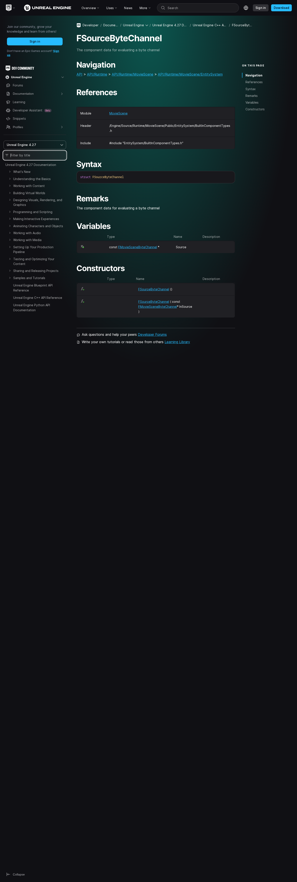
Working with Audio (27, 233)
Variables (252, 102)
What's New (21, 172)
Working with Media (27, 240)
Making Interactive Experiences (36, 219)
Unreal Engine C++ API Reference (37, 298)
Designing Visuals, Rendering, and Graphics (37, 202)
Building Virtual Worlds (29, 193)
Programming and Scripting (32, 212)
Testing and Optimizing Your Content (33, 261)
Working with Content (29, 186)
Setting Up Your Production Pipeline (33, 249)
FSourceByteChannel (153, 289)
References (254, 82)
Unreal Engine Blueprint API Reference (33, 287)
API (79, 74)
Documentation (110, 25)
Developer (91, 25)
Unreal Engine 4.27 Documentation (30, 165)
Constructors (255, 109)
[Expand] (10, 171)
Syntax (250, 89)
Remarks (251, 96)
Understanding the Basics (32, 179)
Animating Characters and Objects (38, 226)
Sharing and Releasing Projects (35, 271)
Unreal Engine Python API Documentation (31, 307)
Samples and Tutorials (29, 278)
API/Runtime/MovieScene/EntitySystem (190, 74)
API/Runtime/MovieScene (132, 74)
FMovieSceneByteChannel (137, 247)
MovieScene (118, 113)
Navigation (253, 75)
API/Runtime (97, 74)
